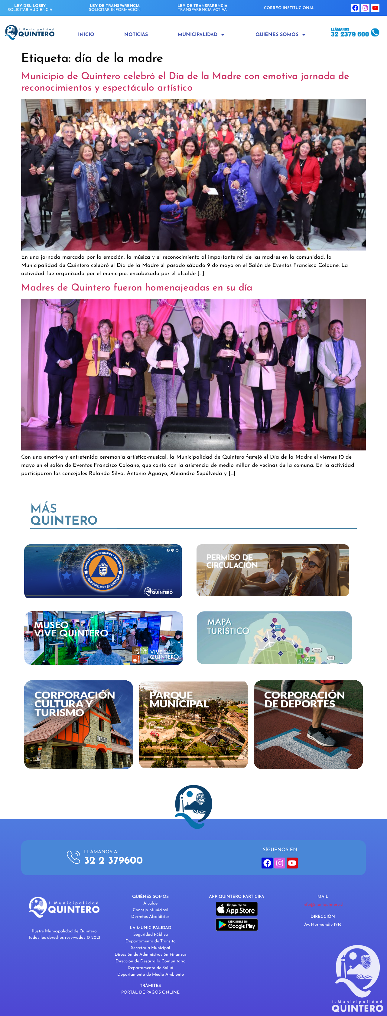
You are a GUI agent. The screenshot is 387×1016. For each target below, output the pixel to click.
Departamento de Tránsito (150, 941)
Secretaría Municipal (150, 948)
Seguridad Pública (150, 934)
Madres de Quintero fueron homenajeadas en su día (136, 288)
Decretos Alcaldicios (150, 917)
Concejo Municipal (150, 910)
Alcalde (150, 903)
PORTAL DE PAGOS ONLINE (150, 992)
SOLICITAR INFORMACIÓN (115, 8)
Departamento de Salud (150, 968)
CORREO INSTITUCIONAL (289, 8)
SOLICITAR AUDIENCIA (30, 8)
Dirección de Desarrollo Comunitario (150, 961)
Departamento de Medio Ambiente (150, 974)
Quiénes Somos (276, 34)
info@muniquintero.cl (322, 904)
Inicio (86, 34)
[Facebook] (355, 8)
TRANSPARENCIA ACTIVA (202, 8)
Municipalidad (197, 34)
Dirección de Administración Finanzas (151, 954)
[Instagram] (365, 8)
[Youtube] (375, 8)
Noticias (136, 34)
